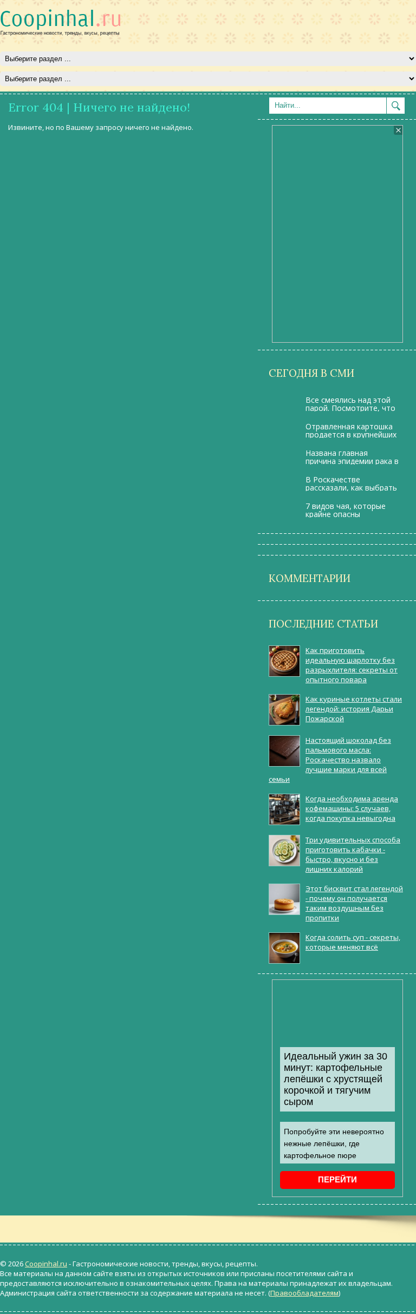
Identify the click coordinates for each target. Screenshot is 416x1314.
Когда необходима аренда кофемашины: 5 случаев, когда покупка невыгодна (352, 808)
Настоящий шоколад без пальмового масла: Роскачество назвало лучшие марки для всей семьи (330, 759)
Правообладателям (304, 1293)
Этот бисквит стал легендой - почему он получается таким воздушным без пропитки (354, 903)
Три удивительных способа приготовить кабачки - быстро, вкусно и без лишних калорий (353, 854)
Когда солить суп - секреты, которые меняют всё (353, 942)
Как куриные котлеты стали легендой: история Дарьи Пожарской (354, 708)
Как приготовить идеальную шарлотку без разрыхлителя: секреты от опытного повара (352, 664)
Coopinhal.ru (46, 1264)
